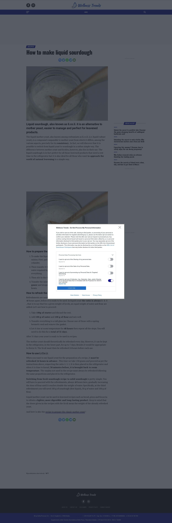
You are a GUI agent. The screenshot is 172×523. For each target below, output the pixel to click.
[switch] (110, 259)
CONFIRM (71, 288)
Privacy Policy (97, 295)
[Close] (120, 228)
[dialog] (86, 261)
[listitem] (86, 255)
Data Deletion (74, 295)
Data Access (86, 295)
